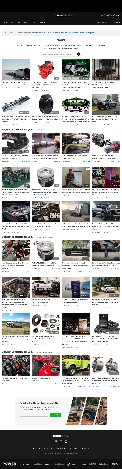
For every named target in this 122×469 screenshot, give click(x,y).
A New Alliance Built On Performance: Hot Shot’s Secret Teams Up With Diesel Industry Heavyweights (15, 192)
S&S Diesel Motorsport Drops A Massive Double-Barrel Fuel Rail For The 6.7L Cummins (15, 118)
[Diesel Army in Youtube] (66, 442)
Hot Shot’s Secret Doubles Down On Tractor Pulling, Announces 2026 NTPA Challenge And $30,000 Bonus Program (75, 118)
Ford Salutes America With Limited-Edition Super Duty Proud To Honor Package (104, 118)
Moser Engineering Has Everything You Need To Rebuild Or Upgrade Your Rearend (15, 265)
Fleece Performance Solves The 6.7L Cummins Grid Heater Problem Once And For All (15, 226)
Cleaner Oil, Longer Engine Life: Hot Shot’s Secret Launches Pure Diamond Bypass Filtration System (75, 84)
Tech (18, 22)
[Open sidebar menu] (3, 15)
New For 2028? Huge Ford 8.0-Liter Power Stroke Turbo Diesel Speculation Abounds (105, 226)
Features (42, 22)
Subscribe (55, 415)
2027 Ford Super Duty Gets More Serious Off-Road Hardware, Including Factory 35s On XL (15, 338)
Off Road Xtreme (85, 271)
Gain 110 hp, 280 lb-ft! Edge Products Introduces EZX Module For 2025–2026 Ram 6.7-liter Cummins (105, 338)
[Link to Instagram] (108, 15)
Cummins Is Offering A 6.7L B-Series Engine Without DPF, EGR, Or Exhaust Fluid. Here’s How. (44, 84)
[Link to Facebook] (113, 15)
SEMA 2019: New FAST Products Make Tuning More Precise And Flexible (57, 33)
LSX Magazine (116, 268)
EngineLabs (26, 161)
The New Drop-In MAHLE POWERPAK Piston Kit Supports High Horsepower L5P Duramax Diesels (45, 192)
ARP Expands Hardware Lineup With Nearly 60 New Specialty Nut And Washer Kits (46, 338)
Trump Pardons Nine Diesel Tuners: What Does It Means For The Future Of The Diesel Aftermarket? (105, 84)
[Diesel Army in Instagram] (56, 442)
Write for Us (73, 448)
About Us (36, 448)
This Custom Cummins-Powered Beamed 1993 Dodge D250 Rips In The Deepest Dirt (75, 265)
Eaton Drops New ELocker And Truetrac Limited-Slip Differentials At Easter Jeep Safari (105, 380)
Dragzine (90, 33)
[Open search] (103, 15)
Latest (5, 22)
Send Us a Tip (61, 448)
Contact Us (48, 448)
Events (34, 22)
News (12, 22)
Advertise (85, 448)
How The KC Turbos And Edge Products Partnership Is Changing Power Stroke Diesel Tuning (105, 192)
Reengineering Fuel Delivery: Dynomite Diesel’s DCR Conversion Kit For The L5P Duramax (106, 301)
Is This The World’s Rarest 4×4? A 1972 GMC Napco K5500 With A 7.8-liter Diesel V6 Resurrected (75, 380)
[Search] (78, 54)
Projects (26, 22)
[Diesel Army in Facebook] (61, 442)
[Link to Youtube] (118, 15)
